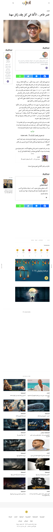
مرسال (20, 521)
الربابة (10, 517)
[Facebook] (45, 76)
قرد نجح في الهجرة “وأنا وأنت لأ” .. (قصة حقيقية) (32, 135)
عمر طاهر (32, 240)
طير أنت (42, 84)
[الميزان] (26, 3)
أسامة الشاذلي (43, 58)
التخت (48, 11)
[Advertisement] (32, 222)
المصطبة (23, 393)
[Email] (47, 68)
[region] (32, 294)
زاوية (31, 521)
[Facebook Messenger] (37, 76)
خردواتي (42, 432)
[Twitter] (28, 76)
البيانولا (21, 517)
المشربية (28, 517)
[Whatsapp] (20, 76)
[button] (32, 294)
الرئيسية (36, 240)
